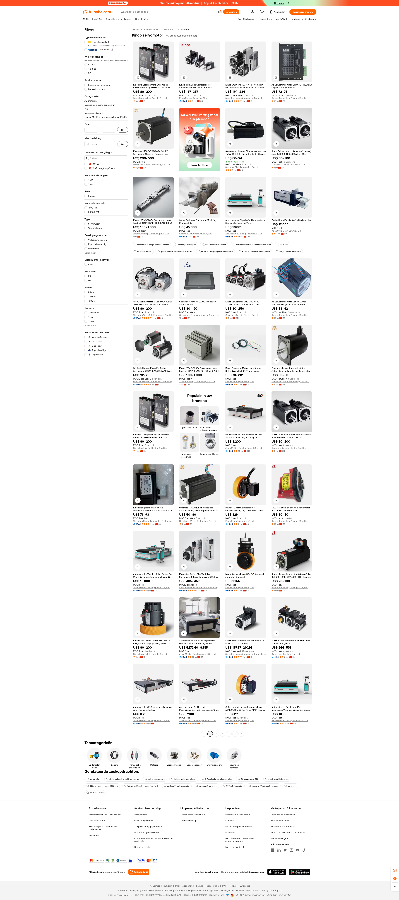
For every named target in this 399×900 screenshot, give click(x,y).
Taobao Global (212, 886)
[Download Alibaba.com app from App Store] (276, 872)
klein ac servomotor (156, 779)
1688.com (167, 886)
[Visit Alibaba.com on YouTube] (298, 850)
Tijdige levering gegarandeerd (148, 826)
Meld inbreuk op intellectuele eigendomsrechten (239, 839)
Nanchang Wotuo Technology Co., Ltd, (151, 164)
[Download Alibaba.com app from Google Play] (299, 872)
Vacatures (94, 835)
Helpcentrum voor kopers (237, 814)
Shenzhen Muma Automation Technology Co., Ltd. (245, 98)
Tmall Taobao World (184, 886)
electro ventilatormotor (278, 779)
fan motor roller (96, 793)
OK (122, 130)
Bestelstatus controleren (283, 826)
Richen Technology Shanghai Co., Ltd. (290, 98)
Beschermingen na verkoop (147, 832)
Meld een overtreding (235, 847)
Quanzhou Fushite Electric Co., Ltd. (288, 164)
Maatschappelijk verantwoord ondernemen (103, 828)
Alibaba (135, 29)
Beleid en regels (142, 847)
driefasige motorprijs (187, 245)
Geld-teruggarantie (143, 820)
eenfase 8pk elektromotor (178, 786)
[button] (220, 12)
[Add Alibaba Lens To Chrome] (138, 872)
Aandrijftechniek (152, 29)
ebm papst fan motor (208, 786)
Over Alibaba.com (98, 808)
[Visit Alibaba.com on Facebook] (273, 850)
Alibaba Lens (95, 872)
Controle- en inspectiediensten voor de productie (153, 839)
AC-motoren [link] (183, 29)
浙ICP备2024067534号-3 (279, 895)
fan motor (292, 786)
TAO (224, 886)
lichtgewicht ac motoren (185, 779)
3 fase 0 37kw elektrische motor (256, 251)
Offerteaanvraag (188, 820)
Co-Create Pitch (97, 820)
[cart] (262, 12)
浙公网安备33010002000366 (250, 895)
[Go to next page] (241, 734)
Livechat (229, 820)
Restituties (230, 832)
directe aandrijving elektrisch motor (217, 251)
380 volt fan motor (234, 786)
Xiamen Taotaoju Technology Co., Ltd (151, 233)
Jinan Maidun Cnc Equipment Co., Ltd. (243, 233)
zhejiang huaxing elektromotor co (124, 779)
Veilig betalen (140, 814)
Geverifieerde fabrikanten (192, 814)
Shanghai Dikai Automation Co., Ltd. (242, 167)
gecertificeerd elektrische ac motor (176, 251)
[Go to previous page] (204, 734)
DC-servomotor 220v (250, 779)
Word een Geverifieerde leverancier (288, 832)
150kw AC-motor (144, 251)
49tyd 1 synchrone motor (290, 251)
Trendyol (232, 886)
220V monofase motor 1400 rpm (104, 786)
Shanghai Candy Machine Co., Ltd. (195, 233)
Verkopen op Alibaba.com (283, 814)
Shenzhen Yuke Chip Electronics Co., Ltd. (153, 315)
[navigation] (106, 382)
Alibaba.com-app (255, 872)
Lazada (199, 886)
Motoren (168, 29)
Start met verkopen (280, 820)
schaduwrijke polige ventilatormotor (153, 245)
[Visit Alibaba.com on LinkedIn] (279, 850)
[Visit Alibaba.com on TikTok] (304, 850)
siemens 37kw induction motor (265, 786)
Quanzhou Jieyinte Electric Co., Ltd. (150, 98)
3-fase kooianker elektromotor (218, 779)
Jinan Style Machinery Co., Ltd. (286, 231)
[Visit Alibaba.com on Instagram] (291, 850)
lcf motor (284, 245)
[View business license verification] (227, 895)
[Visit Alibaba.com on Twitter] (285, 850)
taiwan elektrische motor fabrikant (142, 786)
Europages (245, 886)
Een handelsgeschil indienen (239, 826)
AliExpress (155, 886)
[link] (395, 870)
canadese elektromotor (215, 245)
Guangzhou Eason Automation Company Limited (199, 315)
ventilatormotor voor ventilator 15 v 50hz (253, 245)
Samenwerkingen (279, 838)
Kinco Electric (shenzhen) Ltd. (193, 98)
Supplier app (211, 872)
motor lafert (95, 779)
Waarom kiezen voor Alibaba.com (105, 814)
